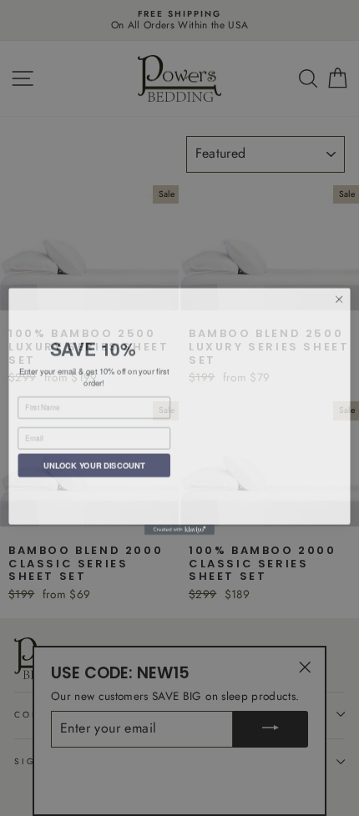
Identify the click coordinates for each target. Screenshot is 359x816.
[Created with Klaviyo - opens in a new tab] (179, 526)
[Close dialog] (338, 295)
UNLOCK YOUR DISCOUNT (94, 462)
